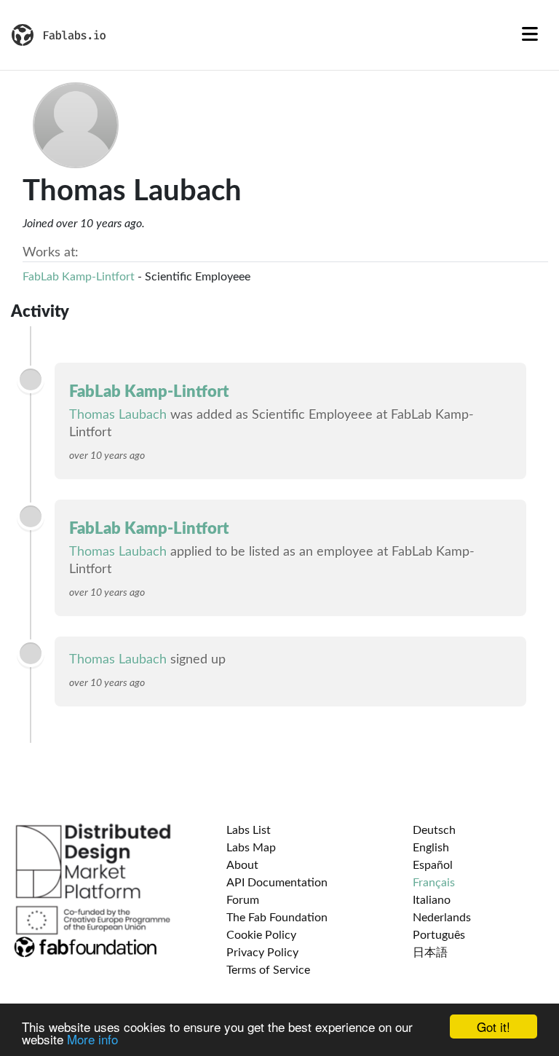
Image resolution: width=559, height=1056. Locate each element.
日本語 (430, 952)
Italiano (432, 900)
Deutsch (434, 830)
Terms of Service (268, 970)
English (431, 848)
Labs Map (251, 848)
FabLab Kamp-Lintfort (79, 277)
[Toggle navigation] (529, 35)
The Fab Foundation (277, 917)
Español (433, 865)
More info (92, 1039)
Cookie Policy (261, 935)
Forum (242, 900)
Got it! (493, 1026)
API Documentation (277, 882)
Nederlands (442, 917)
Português (439, 935)
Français (434, 882)
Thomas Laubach (118, 415)
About (242, 865)
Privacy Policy (262, 952)
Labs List (248, 830)
